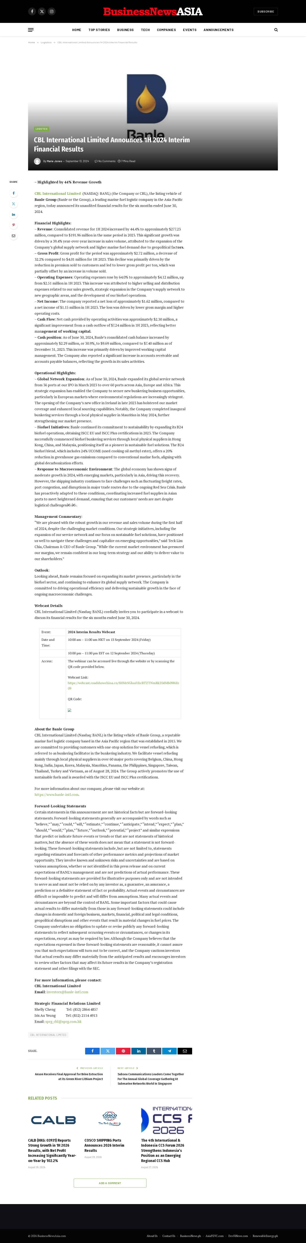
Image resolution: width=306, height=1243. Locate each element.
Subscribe (265, 11)
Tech (145, 30)
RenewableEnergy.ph (265, 1236)
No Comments (107, 161)
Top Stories (99, 30)
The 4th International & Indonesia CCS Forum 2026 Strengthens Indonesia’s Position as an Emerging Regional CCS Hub (162, 1150)
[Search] (276, 30)
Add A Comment (110, 1183)
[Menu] (31, 30)
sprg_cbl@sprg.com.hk (63, 1021)
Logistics (41, 128)
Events (190, 30)
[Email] (13, 235)
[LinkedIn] (13, 214)
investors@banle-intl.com (67, 991)
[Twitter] (13, 204)
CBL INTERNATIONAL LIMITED (48, 1035)
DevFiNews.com (238, 1236)
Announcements (219, 30)
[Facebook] (13, 193)
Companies (166, 30)
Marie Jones (54, 161)
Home (76, 30)
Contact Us (168, 1236)
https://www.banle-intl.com (56, 794)
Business (125, 30)
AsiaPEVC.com (215, 1236)
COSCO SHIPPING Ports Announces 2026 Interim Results (104, 1145)
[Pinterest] (13, 225)
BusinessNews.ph (190, 1236)
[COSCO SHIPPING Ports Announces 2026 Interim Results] (110, 1120)
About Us (152, 1236)
